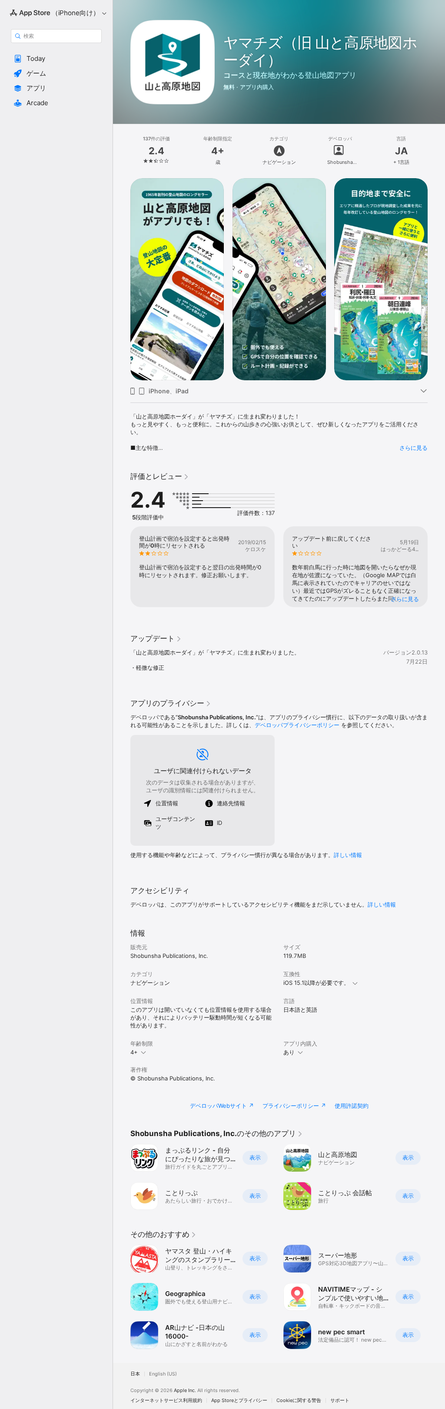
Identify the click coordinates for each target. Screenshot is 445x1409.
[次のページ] (436, 151)
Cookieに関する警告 (298, 1400)
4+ (134, 1052)
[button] (56, 58)
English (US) (163, 1374)
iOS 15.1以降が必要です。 (316, 982)
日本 (135, 1374)
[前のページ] (122, 151)
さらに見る (413, 447)
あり (289, 1052)
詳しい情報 (348, 854)
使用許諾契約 (352, 1105)
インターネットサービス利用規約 (166, 1400)
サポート (339, 1400)
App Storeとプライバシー (239, 1400)
